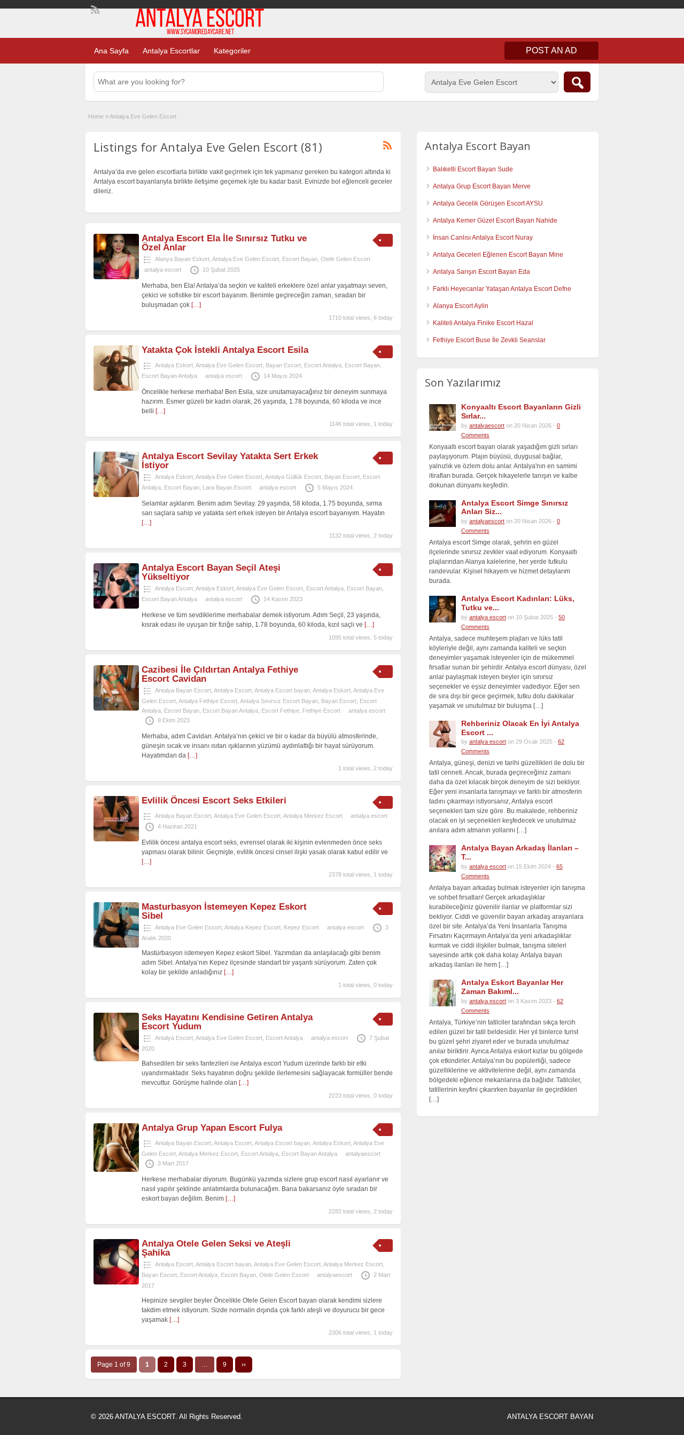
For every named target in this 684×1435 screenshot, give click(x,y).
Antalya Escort (174, 588)
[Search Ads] (577, 82)
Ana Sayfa (111, 50)
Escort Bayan (299, 259)
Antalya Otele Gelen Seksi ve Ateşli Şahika (216, 1248)
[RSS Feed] (94, 8)
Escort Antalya (322, 365)
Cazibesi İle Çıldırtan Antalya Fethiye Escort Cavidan (220, 674)
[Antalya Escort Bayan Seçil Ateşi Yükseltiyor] (116, 606)
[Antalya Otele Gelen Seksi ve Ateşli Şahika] (116, 1282)
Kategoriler (232, 50)
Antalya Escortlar (171, 50)
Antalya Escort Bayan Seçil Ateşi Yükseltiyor (211, 572)
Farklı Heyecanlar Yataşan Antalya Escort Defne (502, 289)
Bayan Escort (283, 365)
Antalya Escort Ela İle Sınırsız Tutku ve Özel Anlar (224, 243)
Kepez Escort (301, 927)
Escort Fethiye (280, 710)
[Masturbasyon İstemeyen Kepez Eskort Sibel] (116, 945)
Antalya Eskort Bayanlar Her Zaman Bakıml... (512, 987)
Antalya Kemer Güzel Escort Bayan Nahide (495, 220)
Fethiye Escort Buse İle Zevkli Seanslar (489, 340)
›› (244, 1364)
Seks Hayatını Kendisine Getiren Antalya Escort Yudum (227, 1021)
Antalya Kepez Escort (252, 927)
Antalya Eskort (174, 365)
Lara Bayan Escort (227, 487)
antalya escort (162, 269)
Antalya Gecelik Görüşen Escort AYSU (488, 203)
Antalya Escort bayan (282, 690)
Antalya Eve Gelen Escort (245, 259)
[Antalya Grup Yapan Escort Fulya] (116, 1169)
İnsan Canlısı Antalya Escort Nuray (483, 237)
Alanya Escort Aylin (460, 306)
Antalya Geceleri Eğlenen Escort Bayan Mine (498, 254)
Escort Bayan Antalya (169, 376)
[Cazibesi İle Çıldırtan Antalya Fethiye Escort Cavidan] (116, 708)
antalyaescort (362, 1153)
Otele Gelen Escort (345, 259)
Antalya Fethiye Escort (207, 701)
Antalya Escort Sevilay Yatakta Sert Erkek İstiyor (230, 460)
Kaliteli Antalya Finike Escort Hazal (483, 323)
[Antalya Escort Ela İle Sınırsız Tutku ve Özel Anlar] (116, 277)
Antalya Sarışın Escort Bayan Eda (481, 271)
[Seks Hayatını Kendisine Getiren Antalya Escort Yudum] (116, 1059)
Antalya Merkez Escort (313, 816)
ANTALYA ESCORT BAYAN (550, 1417)
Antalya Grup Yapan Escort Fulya (212, 1128)
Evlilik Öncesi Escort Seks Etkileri (214, 800)
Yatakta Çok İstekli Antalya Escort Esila (225, 350)
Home (96, 116)
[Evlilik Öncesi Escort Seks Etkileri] (116, 839)
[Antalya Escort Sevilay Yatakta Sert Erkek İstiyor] (116, 495)
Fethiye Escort (321, 710)
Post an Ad (551, 50)
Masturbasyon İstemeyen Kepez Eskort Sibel (224, 911)
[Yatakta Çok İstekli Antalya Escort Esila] (116, 388)
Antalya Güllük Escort (293, 477)
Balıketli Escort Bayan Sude (473, 169)
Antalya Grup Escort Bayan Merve (482, 186)
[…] (196, 305)
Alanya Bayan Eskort (182, 259)
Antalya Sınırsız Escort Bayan (279, 701)
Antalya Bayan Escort (183, 690)
